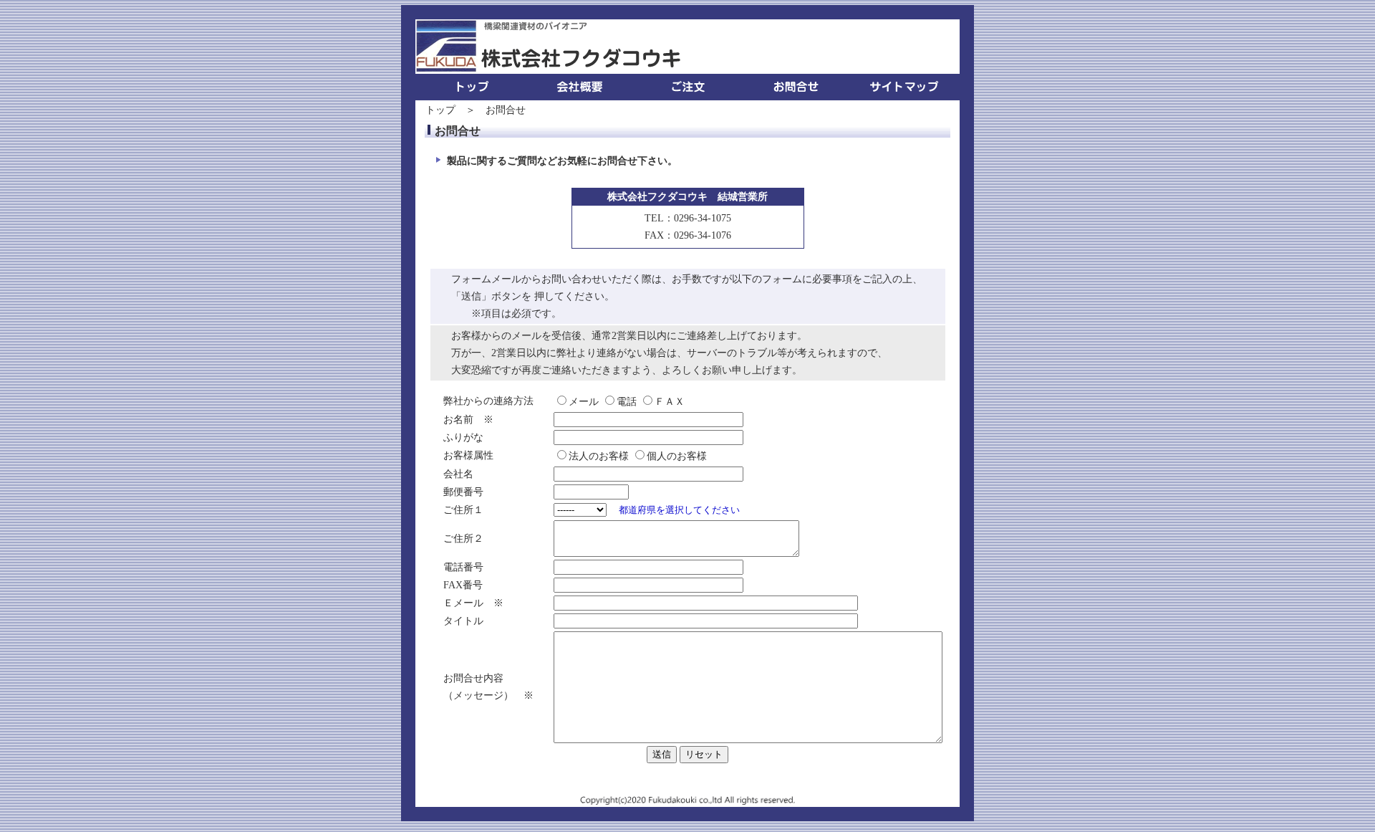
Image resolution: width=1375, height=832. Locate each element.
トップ (440, 110)
